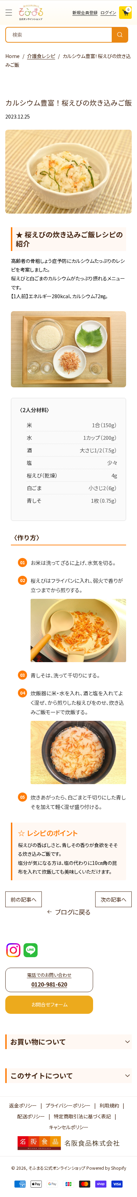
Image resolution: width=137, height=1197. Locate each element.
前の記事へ (24, 899)
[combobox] (66, 35)
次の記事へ (113, 899)
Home (12, 55)
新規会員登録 (85, 12)
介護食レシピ (41, 55)
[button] (10, 12)
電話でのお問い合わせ (49, 980)
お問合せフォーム (49, 1004)
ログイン (108, 12)
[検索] (120, 35)
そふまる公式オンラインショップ (56, 1168)
